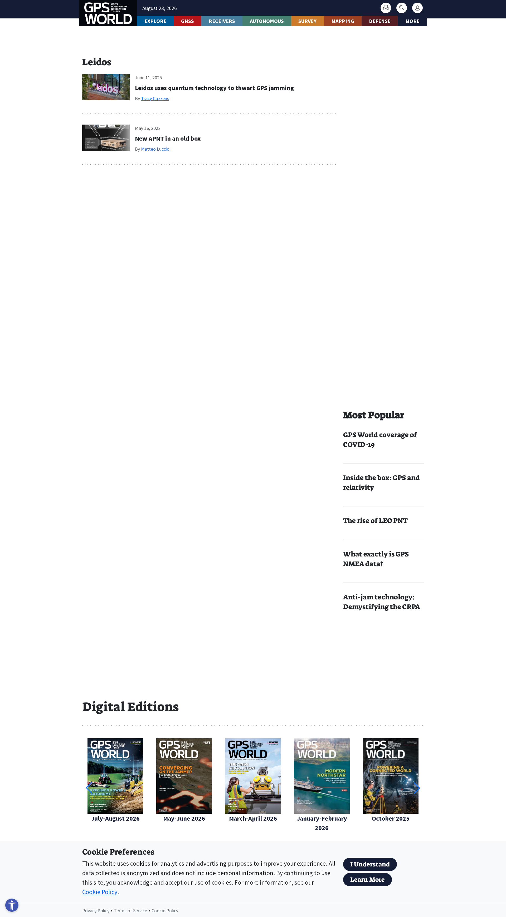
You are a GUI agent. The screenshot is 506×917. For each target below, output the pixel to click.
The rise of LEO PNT (375, 520)
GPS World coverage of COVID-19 (380, 439)
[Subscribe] (386, 8)
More (412, 21)
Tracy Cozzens (155, 98)
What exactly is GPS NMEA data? (376, 559)
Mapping (342, 21)
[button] (417, 788)
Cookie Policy (99, 892)
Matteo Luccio (155, 149)
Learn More (367, 879)
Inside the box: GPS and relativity (381, 482)
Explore (155, 21)
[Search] (401, 8)
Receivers (222, 21)
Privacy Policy (95, 911)
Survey (307, 21)
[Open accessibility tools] (11, 905)
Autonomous (267, 21)
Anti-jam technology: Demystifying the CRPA (381, 602)
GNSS (187, 21)
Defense (380, 21)
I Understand (370, 864)
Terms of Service (130, 911)
